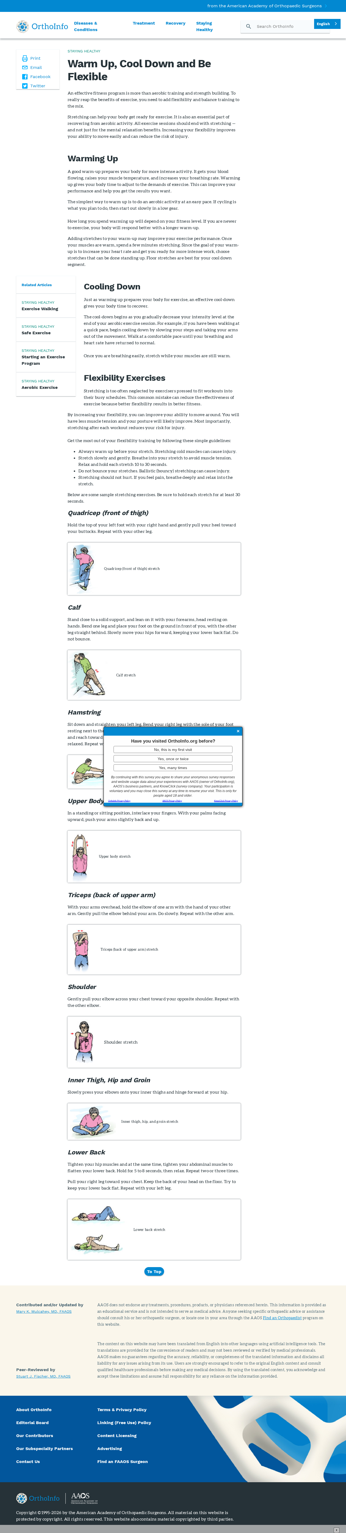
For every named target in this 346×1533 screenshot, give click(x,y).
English (323, 24)
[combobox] (327, 24)
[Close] (238, 731)
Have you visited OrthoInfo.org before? (173, 740)
